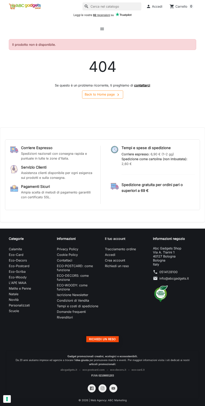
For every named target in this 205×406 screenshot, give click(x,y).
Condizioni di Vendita (73, 300)
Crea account (115, 260)
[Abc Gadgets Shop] (25, 6)
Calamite (15, 249)
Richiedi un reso (117, 266)
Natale (13, 294)
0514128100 (168, 272)
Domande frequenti (71, 312)
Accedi (110, 255)
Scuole (14, 311)
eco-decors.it (118, 369)
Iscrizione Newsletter (72, 295)
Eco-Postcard (19, 266)
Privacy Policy (67, 249)
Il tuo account (115, 239)
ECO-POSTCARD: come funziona (75, 268)
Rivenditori (65, 317)
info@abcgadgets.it (174, 278)
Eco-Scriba (17, 272)
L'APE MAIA (17, 283)
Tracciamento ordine (120, 249)
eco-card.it (138, 369)
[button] (154, 6)
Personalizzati (19, 305)
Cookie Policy (67, 255)
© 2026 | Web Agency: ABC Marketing (102, 400)
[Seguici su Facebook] (92, 388)
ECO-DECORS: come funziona (73, 278)
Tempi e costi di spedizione (77, 306)
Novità (14, 300)
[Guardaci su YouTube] (113, 388)
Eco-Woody (18, 277)
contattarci (142, 85)
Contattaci (64, 260)
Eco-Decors (18, 260)
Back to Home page (103, 94)
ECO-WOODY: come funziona (72, 287)
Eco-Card (16, 255)
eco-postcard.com (93, 369)
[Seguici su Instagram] (102, 388)
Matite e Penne (20, 288)
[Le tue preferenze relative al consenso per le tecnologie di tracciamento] (7, 399)
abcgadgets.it (68, 369)
